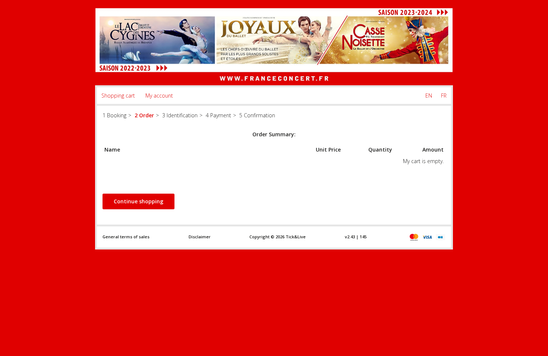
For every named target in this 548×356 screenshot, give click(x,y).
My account (159, 95)
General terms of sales (126, 236)
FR (444, 95)
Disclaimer (200, 236)
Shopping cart (118, 95)
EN (428, 95)
